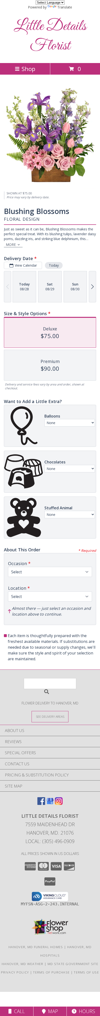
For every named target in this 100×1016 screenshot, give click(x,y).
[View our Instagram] (59, 803)
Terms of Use (86, 972)
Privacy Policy (15, 972)
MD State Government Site (73, 964)
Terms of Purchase (51, 972)
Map (52, 1011)
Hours (85, 1011)
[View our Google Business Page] (50, 803)
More (11, 244)
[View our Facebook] (41, 803)
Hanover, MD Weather (22, 964)
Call (18, 1011)
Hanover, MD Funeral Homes (35, 947)
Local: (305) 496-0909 (50, 841)
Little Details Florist (50, 36)
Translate (64, 7)
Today (54, 265)
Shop (28, 69)
